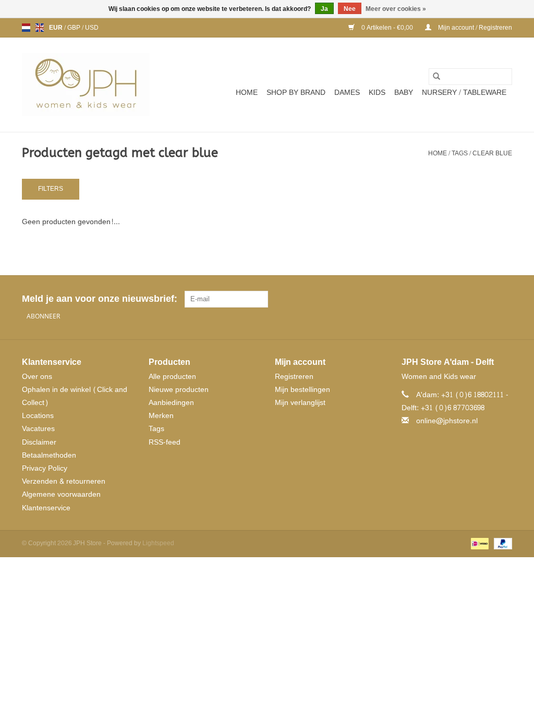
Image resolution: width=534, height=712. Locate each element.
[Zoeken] (436, 76)
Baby (403, 92)
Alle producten (172, 376)
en (39, 27)
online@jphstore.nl (447, 420)
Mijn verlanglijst (300, 402)
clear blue (492, 153)
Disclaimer (39, 442)
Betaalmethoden (49, 455)
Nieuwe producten (179, 389)
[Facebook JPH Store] (466, 299)
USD (92, 27)
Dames (347, 92)
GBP (74, 27)
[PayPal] (501, 545)
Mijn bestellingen (302, 389)
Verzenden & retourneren (63, 481)
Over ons (37, 376)
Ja (324, 9)
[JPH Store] (86, 84)
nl (26, 27)
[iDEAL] (478, 545)
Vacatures (38, 428)
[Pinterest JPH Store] (485, 299)
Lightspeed (158, 543)
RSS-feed (164, 442)
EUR (56, 27)
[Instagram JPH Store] (503, 299)
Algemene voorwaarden (61, 494)
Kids (377, 92)
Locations (38, 415)
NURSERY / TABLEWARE (464, 92)
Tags (460, 153)
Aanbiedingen (171, 402)
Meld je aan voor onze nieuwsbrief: (99, 298)
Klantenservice (46, 507)
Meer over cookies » (396, 9)
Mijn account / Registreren (474, 27)
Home (247, 92)
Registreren (294, 376)
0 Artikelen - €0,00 (387, 27)
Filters (50, 188)
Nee (350, 9)
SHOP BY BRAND (295, 92)
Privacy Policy (44, 468)
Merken (161, 415)
